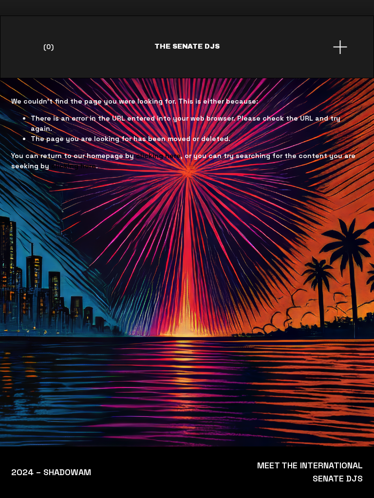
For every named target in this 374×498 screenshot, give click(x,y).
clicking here (158, 155)
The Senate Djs (186, 46)
